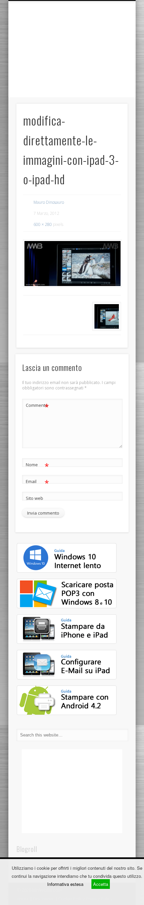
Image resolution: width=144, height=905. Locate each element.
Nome (37, 466)
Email (37, 482)
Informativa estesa (65, 884)
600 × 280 (42, 224)
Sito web (34, 498)
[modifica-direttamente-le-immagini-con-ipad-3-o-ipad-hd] (72, 263)
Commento (37, 406)
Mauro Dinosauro (48, 202)
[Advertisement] (72, 50)
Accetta (100, 884)
